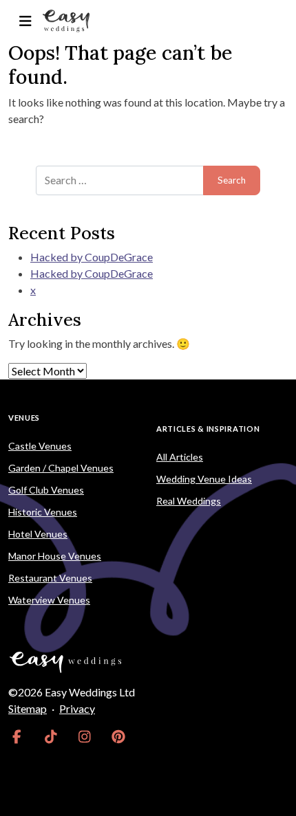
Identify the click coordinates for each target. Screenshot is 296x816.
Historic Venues (42, 512)
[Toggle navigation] (25, 21)
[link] (16, 736)
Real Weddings (188, 501)
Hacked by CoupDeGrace (91, 256)
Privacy (77, 708)
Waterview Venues (49, 600)
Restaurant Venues (50, 578)
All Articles (179, 457)
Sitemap (27, 708)
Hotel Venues (37, 534)
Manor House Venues (54, 556)
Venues (24, 417)
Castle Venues (40, 446)
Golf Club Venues (46, 490)
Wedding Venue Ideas (204, 479)
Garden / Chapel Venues (61, 468)
